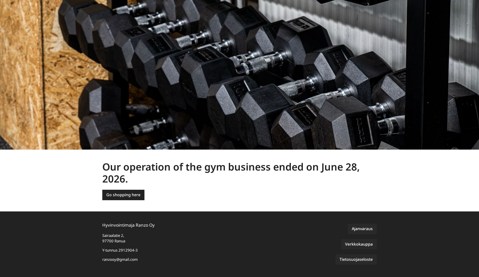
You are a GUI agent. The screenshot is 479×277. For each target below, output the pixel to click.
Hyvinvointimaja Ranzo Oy (128, 225)
